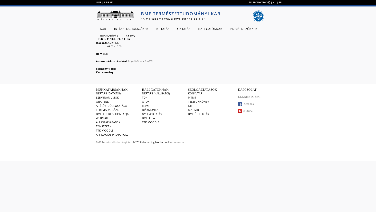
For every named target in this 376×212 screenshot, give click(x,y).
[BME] (115, 15)
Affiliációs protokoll (112, 134)
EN (280, 2)
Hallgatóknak (210, 28)
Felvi (145, 106)
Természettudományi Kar (116, 142)
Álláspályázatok (108, 122)
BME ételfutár (198, 114)
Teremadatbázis (107, 110)
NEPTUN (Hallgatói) (156, 93)
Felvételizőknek (244, 28)
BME (98, 2)
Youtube (248, 111)
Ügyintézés (109, 36)
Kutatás (162, 28)
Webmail (102, 118)
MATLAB (193, 110)
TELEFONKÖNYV (258, 2)
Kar (103, 28)
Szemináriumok (107, 97)
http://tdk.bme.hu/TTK (140, 61)
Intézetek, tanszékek (131, 28)
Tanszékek (103, 126)
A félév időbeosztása (111, 106)
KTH (190, 106)
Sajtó (130, 36)
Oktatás (183, 28)
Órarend (102, 101)
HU (274, 2)
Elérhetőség (249, 96)
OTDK (145, 101)
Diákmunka (150, 110)
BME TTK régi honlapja (112, 114)
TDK (144, 97)
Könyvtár (195, 93)
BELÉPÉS (109, 2)
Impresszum (176, 142)
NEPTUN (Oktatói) (108, 93)
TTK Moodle (104, 130)
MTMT (192, 97)
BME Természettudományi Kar (181, 13)
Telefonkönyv (198, 101)
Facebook (248, 104)
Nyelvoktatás (152, 114)
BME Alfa (148, 118)
